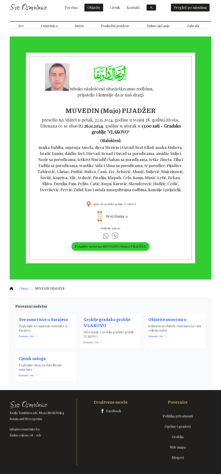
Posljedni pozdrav (115, 26)
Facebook (113, 411)
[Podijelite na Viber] (115, 235)
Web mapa (178, 447)
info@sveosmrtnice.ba (24, 429)
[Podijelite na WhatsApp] (105, 235)
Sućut (79, 26)
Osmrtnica (49, 26)
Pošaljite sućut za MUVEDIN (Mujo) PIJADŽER (110, 246)
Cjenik (115, 7)
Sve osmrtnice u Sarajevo (43, 319)
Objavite (93, 7)
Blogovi (178, 457)
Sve (21, 26)
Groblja (177, 436)
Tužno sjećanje (158, 26)
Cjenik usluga (32, 358)
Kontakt (133, 7)
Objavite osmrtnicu (167, 319)
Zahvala (193, 26)
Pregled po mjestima (190, 7)
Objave (24, 288)
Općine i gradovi (178, 426)
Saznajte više (26, 336)
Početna (71, 7)
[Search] (151, 8)
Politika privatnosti (178, 416)
